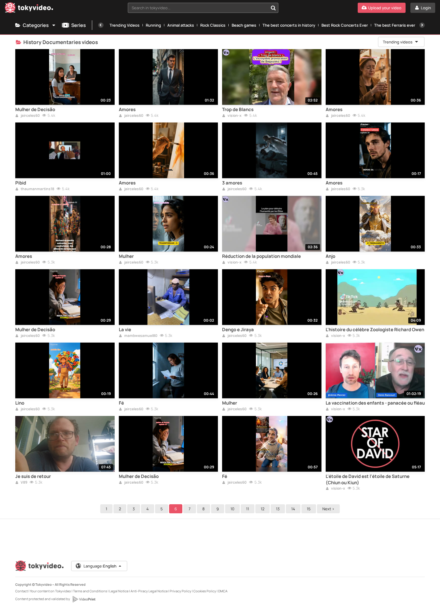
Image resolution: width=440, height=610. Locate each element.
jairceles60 (30, 116)
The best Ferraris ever (394, 25)
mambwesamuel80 (140, 336)
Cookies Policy (204, 591)
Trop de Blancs (238, 110)
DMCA (222, 591)
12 (262, 508)
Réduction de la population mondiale (261, 256)
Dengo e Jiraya (238, 330)
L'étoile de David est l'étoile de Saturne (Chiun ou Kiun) (367, 479)
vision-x (234, 116)
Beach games (244, 25)
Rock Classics (212, 25)
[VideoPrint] (84, 599)
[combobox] (203, 8)
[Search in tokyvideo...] (273, 8)
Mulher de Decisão (35, 110)
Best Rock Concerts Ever (344, 25)
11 (247, 508)
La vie (125, 330)
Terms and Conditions (90, 591)
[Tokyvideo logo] (29, 8)
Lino (19, 403)
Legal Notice (118, 591)
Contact (21, 591)
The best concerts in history (289, 25)
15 (309, 508)
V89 (23, 483)
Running (153, 25)
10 (232, 508)
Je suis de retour (33, 476)
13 (278, 508)
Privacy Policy (180, 591)
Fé (121, 403)
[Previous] (101, 25)
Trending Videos (124, 25)
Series (78, 25)
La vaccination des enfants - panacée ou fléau (375, 403)
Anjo (330, 256)
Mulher (126, 256)
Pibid (20, 183)
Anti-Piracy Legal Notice (149, 591)
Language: (100, 566)
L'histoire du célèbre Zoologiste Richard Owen (375, 330)
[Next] (422, 25)
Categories (36, 25)
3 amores (232, 183)
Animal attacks (180, 25)
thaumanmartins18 (37, 189)
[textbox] (198, 8)
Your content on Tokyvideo (50, 591)
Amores (127, 110)
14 (293, 508)
